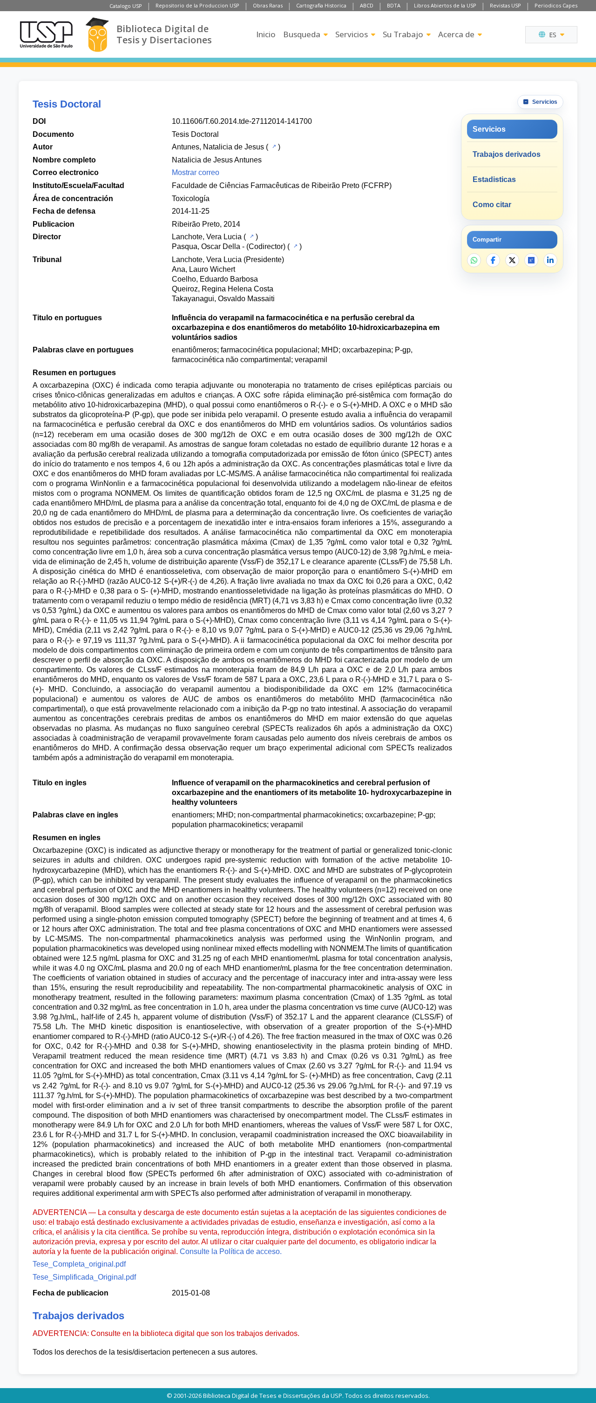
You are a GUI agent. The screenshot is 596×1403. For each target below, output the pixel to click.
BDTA (393, 5)
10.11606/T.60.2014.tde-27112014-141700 (242, 121)
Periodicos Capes (556, 5)
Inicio (266, 34)
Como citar (492, 205)
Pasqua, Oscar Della (206, 246)
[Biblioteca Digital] (97, 34)
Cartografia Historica (321, 5)
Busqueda (301, 34)
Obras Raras (268, 5)
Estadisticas (494, 179)
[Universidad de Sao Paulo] (46, 34)
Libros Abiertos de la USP (445, 5)
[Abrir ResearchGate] (531, 260)
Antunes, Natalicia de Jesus (218, 147)
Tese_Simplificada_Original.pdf (84, 1277)
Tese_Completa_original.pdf (79, 1264)
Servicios (351, 34)
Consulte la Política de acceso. (231, 1251)
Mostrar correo (195, 172)
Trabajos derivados (507, 154)
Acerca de (456, 34)
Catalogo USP (125, 5)
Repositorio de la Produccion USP (197, 5)
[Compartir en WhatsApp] (474, 260)
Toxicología (191, 198)
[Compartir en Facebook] (493, 260)
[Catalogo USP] (273, 146)
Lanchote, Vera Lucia (207, 237)
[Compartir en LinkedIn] (550, 260)
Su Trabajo (403, 34)
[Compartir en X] (512, 260)
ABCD (366, 5)
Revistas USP (505, 5)
